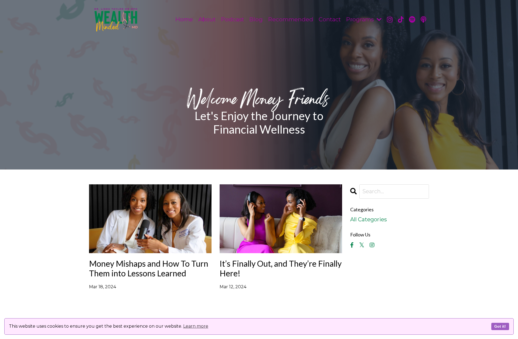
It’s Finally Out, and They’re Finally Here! (281, 268)
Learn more (195, 326)
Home (184, 19)
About (207, 19)
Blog (256, 19)
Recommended (290, 19)
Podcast (232, 19)
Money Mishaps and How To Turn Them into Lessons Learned (148, 268)
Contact (330, 19)
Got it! (500, 326)
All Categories (368, 219)
